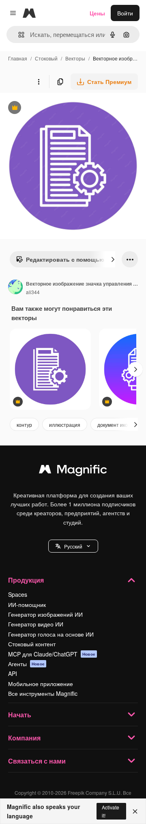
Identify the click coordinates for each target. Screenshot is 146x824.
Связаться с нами (37, 761)
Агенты (26, 664)
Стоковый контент (32, 644)
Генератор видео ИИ (35, 624)
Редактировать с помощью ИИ (65, 261)
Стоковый (46, 58)
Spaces (17, 594)
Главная (17, 58)
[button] (73, 546)
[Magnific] (73, 471)
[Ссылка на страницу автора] (15, 288)
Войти (125, 13)
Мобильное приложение (40, 684)
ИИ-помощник (27, 604)
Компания (24, 737)
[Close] (135, 811)
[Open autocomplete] (18, 35)
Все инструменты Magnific (42, 693)
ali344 (33, 291)
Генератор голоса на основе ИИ (51, 634)
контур (24, 424)
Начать (19, 714)
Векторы (75, 58)
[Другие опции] (38, 81)
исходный (54, 108)
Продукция (26, 580)
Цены (97, 13)
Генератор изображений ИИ (45, 614)
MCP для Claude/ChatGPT (51, 654)
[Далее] (112, 259)
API (12, 673)
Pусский (73, 546)
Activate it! (110, 811)
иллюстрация (64, 424)
